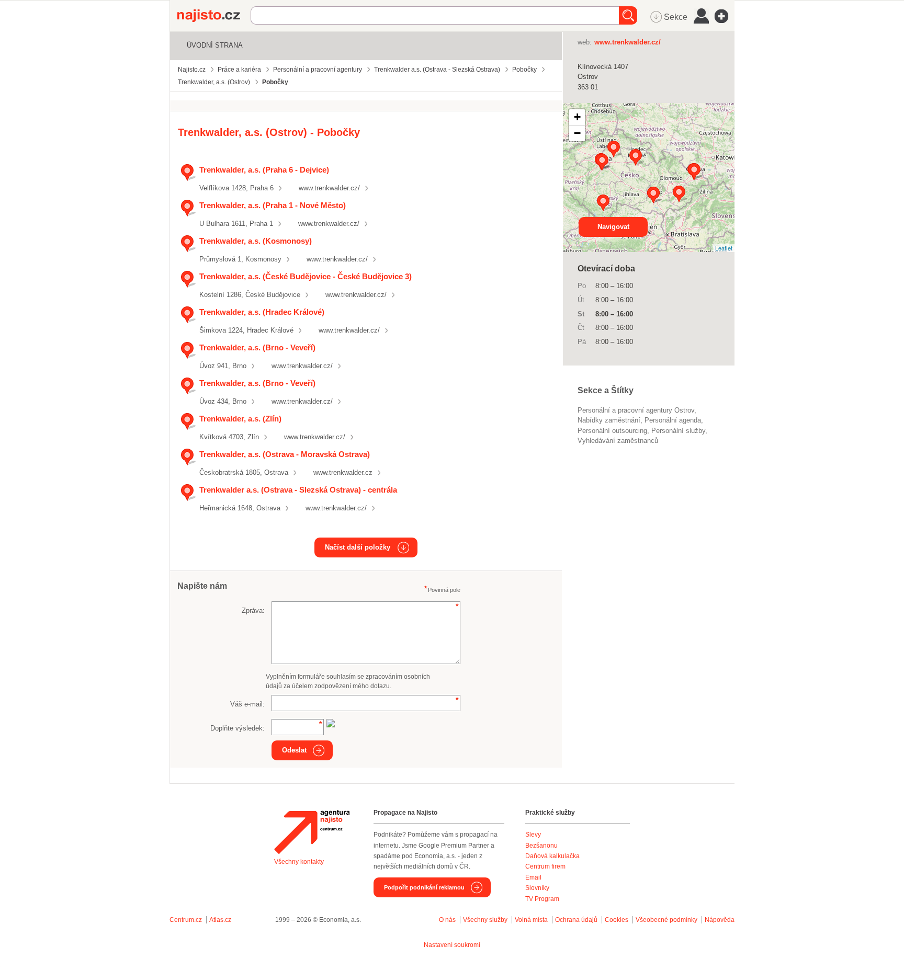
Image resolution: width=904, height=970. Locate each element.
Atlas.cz (220, 919)
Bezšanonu (541, 845)
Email (533, 877)
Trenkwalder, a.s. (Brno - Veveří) (257, 347)
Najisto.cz (214, 16)
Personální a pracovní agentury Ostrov (636, 410)
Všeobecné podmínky (666, 919)
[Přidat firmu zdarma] (724, 16)
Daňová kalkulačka (552, 856)
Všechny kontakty (299, 861)
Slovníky (537, 888)
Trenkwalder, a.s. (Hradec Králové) (261, 311)
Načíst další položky (357, 547)
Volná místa (531, 919)
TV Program (542, 899)
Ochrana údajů (576, 919)
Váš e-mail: (247, 704)
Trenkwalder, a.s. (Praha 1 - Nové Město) (272, 205)
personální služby (678, 431)
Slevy (533, 834)
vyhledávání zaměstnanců (618, 440)
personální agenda (673, 420)
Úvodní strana (215, 45)
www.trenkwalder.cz (342, 472)
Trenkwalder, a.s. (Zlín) (240, 418)
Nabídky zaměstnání (609, 420)
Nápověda (719, 919)
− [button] (577, 133)
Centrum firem (545, 866)
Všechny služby (486, 919)
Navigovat (613, 227)
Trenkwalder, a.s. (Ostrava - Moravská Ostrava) (284, 454)
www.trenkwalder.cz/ (329, 188)
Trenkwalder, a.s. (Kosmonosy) (255, 240)
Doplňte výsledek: (237, 728)
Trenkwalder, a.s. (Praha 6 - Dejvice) (264, 169)
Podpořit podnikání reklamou (424, 887)
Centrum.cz (186, 919)
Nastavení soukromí (452, 945)
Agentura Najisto (311, 832)
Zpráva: (253, 610)
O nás (447, 919)
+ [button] (577, 116)
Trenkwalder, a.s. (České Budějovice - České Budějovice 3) (305, 276)
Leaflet (723, 248)
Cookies (616, 919)
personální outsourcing (612, 431)
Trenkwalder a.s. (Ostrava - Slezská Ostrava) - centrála (298, 489)
